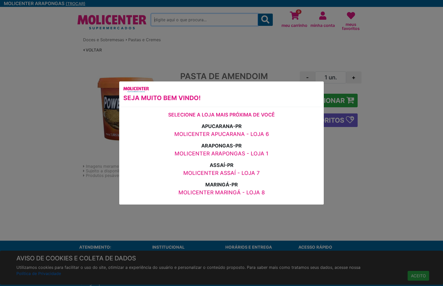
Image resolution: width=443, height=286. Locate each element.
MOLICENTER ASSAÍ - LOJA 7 (221, 173)
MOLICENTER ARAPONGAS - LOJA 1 (221, 153)
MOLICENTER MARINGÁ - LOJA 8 (221, 192)
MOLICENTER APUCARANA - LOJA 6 (221, 134)
